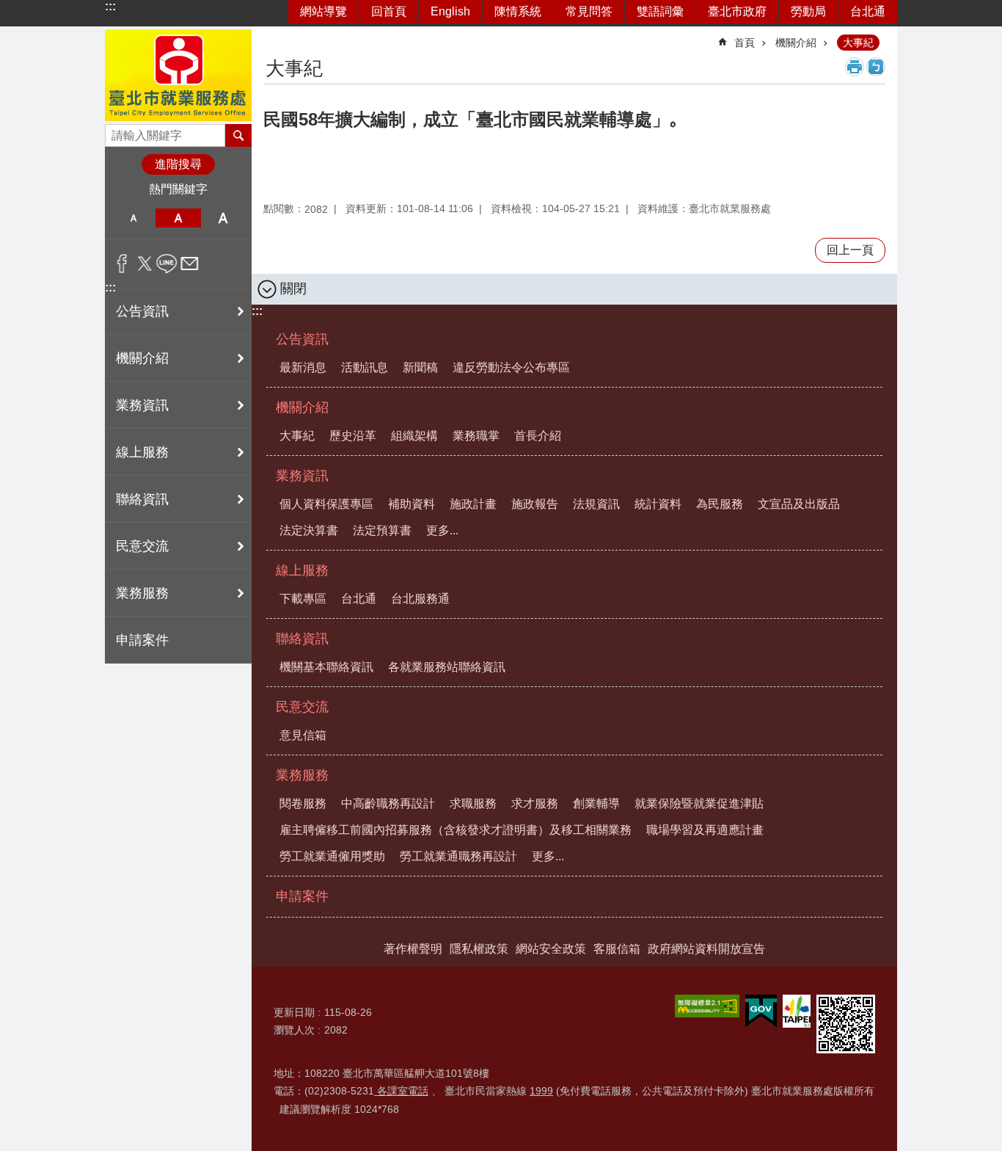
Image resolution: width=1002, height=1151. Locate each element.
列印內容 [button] (854, 66)
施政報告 (534, 504)
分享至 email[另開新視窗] (189, 263)
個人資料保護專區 (326, 504)
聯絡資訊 (302, 638)
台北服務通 (420, 598)
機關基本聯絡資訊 (326, 667)
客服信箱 (616, 949)
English (450, 11)
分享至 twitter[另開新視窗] (145, 263)
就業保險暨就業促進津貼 (699, 803)
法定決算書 (308, 530)
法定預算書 (382, 530)
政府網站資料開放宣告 (706, 949)
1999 (541, 1091)
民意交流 (302, 707)
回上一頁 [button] (850, 250)
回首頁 (388, 11)
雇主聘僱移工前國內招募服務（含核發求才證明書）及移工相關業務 (455, 830)
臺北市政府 (737, 11)
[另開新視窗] (707, 1006)
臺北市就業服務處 (178, 75)
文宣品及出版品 (799, 504)
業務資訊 (302, 475)
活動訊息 (364, 367)
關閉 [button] (293, 288)
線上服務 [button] (142, 452)
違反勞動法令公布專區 (511, 367)
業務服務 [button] (142, 593)
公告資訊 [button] (142, 311)
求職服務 (473, 803)
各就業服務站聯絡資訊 (446, 667)
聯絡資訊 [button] (142, 499)
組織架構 (414, 435)
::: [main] (272, 36)
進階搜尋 (178, 164)
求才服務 (534, 803)
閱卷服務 (302, 803)
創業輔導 (596, 803)
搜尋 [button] (238, 135)
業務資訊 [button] (142, 405)
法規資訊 (596, 504)
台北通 (867, 11)
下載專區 (302, 598)
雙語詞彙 (660, 11)
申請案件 (142, 640)
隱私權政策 (479, 949)
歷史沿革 (352, 435)
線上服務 (302, 570)
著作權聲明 (413, 949)
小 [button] (133, 218)
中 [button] (178, 218)
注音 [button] (875, 66)
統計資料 (658, 504)
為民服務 (719, 504)
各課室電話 (401, 1091)
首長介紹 (537, 435)
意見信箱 (302, 735)
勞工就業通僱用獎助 (332, 856)
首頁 (744, 42)
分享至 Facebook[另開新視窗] (122, 263)
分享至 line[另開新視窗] (167, 263)
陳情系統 (517, 11)
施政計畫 (473, 504)
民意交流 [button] (142, 546)
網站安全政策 (551, 949)
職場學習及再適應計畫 (705, 830)
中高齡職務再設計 (388, 803)
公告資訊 (302, 339)
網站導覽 (323, 11)
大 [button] (223, 218)
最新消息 (302, 367)
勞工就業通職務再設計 (458, 856)
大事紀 (858, 42)
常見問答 (589, 11)
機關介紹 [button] (142, 358)
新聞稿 (420, 367)
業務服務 (302, 775)
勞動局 (808, 11)
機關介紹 (795, 42)
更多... (442, 530)
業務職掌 (476, 435)
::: (110, 6)
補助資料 (411, 504)
